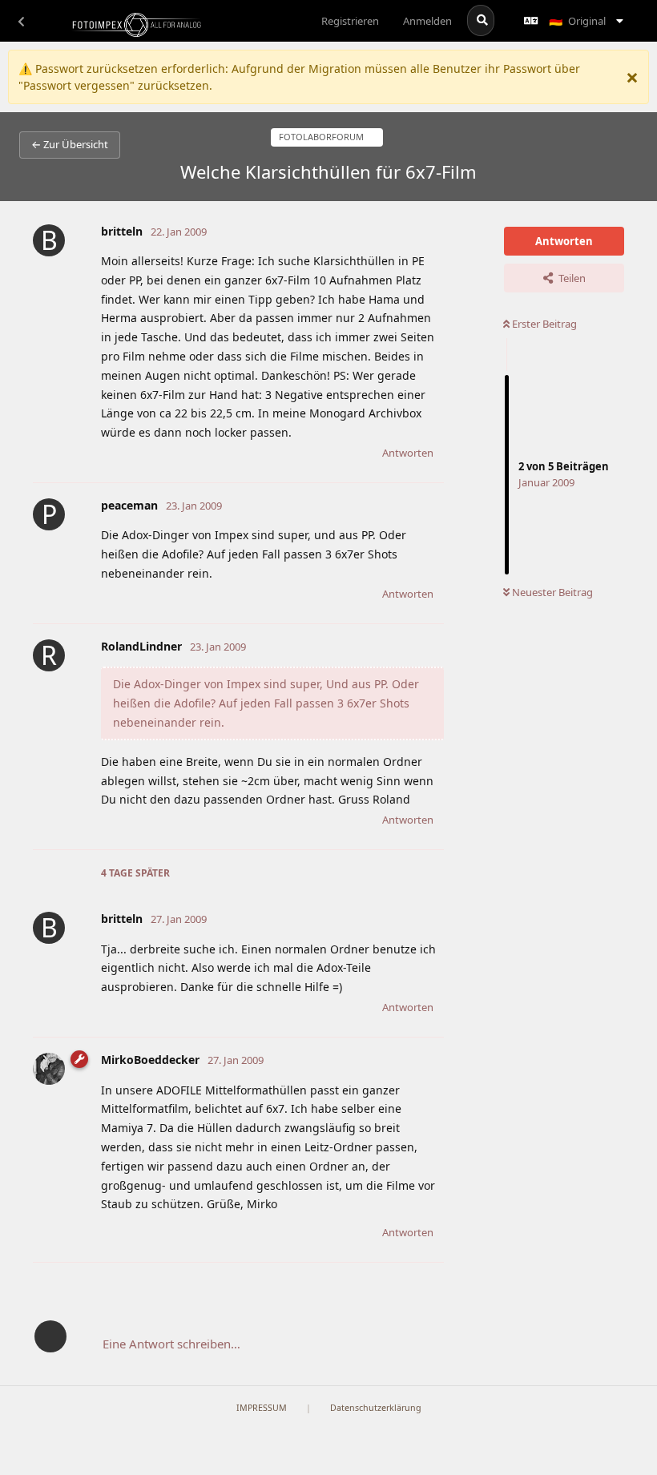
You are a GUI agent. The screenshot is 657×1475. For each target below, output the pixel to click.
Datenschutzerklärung (375, 1407)
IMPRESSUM (261, 1407)
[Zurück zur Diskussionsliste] (20, 20)
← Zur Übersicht (69, 144)
